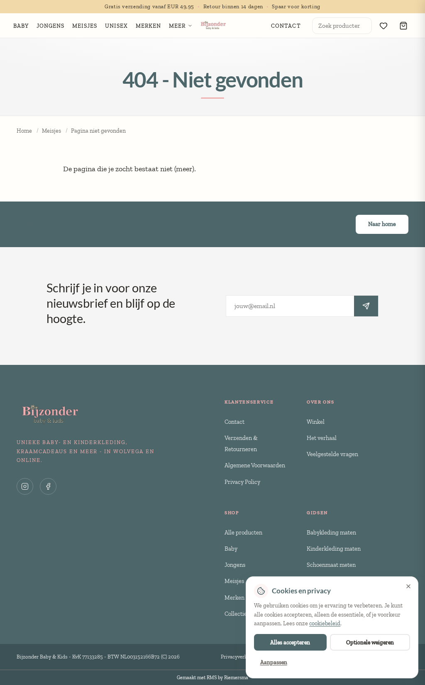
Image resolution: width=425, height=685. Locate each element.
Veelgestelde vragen (332, 454)
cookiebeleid (324, 623)
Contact (234, 421)
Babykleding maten (331, 532)
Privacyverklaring (241, 656)
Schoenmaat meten (331, 564)
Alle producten (243, 532)
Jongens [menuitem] (51, 25)
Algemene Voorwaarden (255, 465)
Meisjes (51, 130)
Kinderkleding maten (334, 548)
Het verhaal (322, 438)
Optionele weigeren (370, 642)
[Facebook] (48, 486)
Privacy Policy (242, 482)
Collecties (237, 613)
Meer (177, 25)
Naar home (382, 224)
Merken (234, 597)
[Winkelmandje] (403, 25)
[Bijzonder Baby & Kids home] (212, 25)
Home (24, 130)
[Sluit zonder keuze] (408, 586)
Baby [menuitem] (21, 25)
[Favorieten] (383, 25)
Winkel (316, 421)
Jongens (235, 564)
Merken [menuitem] (148, 25)
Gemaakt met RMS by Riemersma (212, 677)
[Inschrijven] (366, 306)
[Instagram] (25, 486)
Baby (231, 548)
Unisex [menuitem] (116, 25)
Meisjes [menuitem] (85, 25)
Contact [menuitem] (286, 25)
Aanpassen (273, 662)
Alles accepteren (290, 642)
